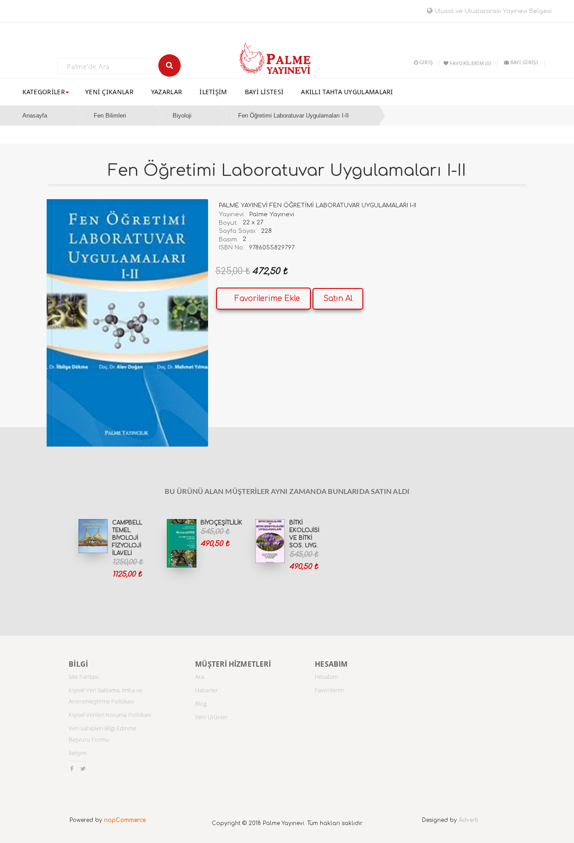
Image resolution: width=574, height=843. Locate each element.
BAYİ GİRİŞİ (524, 62)
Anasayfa (34, 115)
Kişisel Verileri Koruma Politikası (110, 715)
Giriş (426, 62)
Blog (201, 703)
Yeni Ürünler (211, 717)
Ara (199, 677)
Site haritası (84, 677)
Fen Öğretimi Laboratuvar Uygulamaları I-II (293, 115)
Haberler (206, 690)
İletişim (78, 753)
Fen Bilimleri (110, 115)
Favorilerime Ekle (267, 298)
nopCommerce (125, 820)
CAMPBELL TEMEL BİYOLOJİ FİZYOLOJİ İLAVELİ (127, 538)
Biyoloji (182, 115)
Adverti (468, 820)
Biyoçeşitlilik (221, 523)
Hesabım (326, 677)
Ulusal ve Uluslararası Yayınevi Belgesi (492, 11)
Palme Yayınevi (271, 214)
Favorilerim (329, 690)
